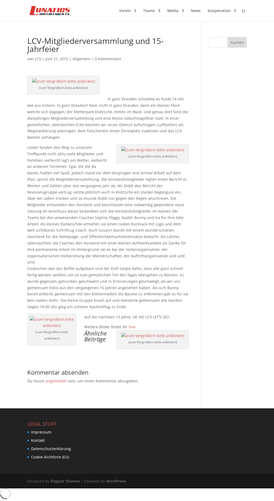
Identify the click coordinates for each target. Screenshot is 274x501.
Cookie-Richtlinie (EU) (50, 456)
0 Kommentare (108, 58)
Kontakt (38, 440)
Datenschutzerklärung (51, 448)
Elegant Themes (65, 481)
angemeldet (56, 380)
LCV (38, 58)
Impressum (41, 432)
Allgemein (81, 58)
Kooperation (219, 11)
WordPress (116, 481)
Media (172, 11)
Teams (149, 11)
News (196, 11)
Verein (125, 11)
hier (132, 326)
